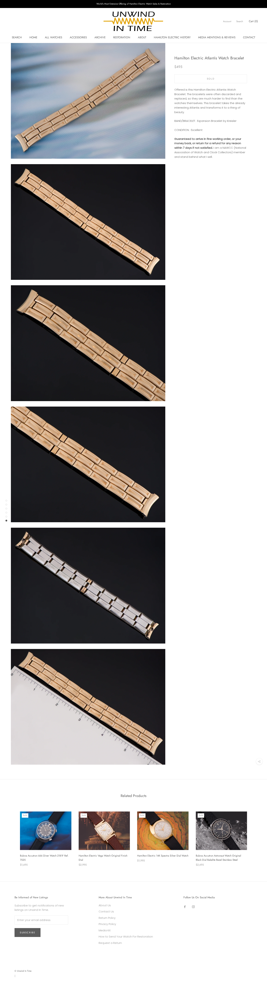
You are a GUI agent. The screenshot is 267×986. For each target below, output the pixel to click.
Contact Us (106, 911)
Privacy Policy (107, 924)
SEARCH (17, 37)
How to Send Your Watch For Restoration (126, 936)
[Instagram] (193, 906)
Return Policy (107, 918)
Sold (211, 78)
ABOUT (142, 37)
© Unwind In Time (23, 971)
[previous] (11, 835)
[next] (256, 835)
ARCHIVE (100, 37)
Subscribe (27, 932)
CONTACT (249, 37)
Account (227, 21)
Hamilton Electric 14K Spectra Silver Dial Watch (162, 855)
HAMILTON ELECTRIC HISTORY (172, 37)
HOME (33, 37)
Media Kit (105, 930)
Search (239, 21)
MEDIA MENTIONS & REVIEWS (216, 37)
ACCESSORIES (78, 37)
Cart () (253, 21)
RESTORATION (121, 37)
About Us (105, 905)
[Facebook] (184, 906)
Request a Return (110, 943)
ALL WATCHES (53, 37)
